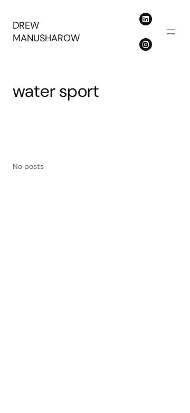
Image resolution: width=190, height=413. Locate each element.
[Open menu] (171, 31)
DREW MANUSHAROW (46, 31)
